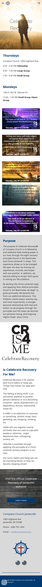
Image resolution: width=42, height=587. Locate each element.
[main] (21, 25)
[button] (3, 3)
